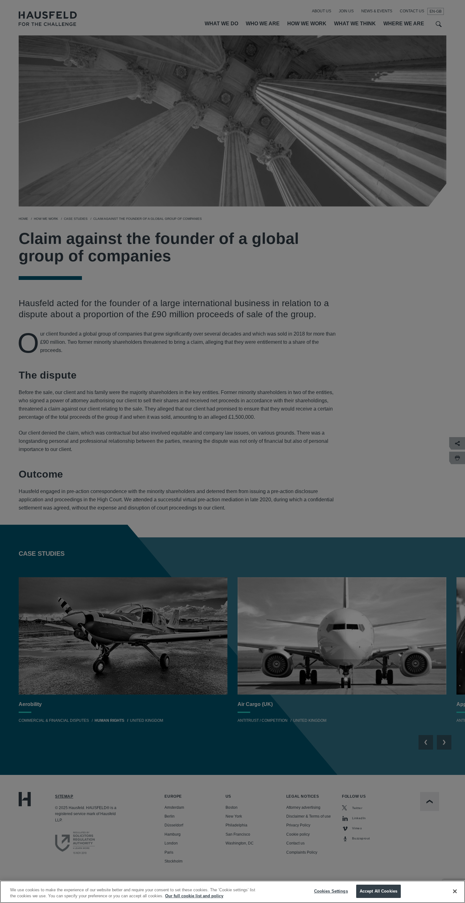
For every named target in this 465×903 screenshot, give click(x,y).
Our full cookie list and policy (194, 896)
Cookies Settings (331, 891)
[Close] (455, 891)
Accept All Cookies (378, 891)
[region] (232, 892)
